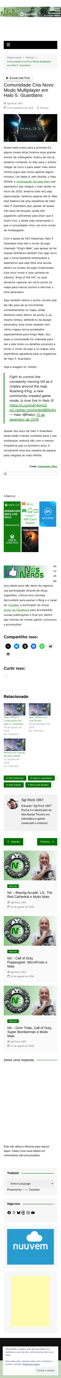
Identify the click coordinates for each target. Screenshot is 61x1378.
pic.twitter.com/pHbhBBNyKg (32, 410)
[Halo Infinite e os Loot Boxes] (39, 709)
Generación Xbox (47, 466)
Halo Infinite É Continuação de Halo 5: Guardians (13, 720)
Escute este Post (20, 78)
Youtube (13, 605)
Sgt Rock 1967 (15, 103)
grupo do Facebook (16, 610)
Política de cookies (31, 1364)
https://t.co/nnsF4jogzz (28, 405)
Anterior (15, 841)
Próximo (45, 841)
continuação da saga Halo (33, 181)
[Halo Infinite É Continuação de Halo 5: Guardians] (14, 709)
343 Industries (16, 778)
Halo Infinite (14, 784)
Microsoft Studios (39, 784)
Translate (34, 1189)
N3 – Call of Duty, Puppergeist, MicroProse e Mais (27, 962)
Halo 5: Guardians (42, 778)
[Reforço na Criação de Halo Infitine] (14, 745)
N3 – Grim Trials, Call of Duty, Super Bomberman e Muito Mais (29, 1032)
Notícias (44, 107)
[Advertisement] (30, 1301)
